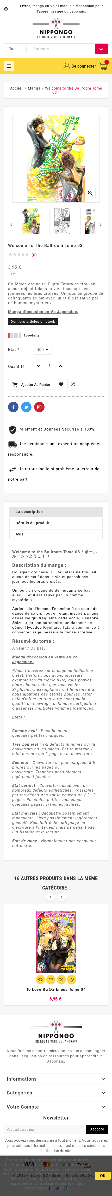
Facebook (13, 407)
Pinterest (39, 407)
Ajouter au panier (31, 385)
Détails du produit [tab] (33, 523)
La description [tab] (29, 512)
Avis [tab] (20, 534)
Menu (9, 66)
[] (101, 49)
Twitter (26, 407)
